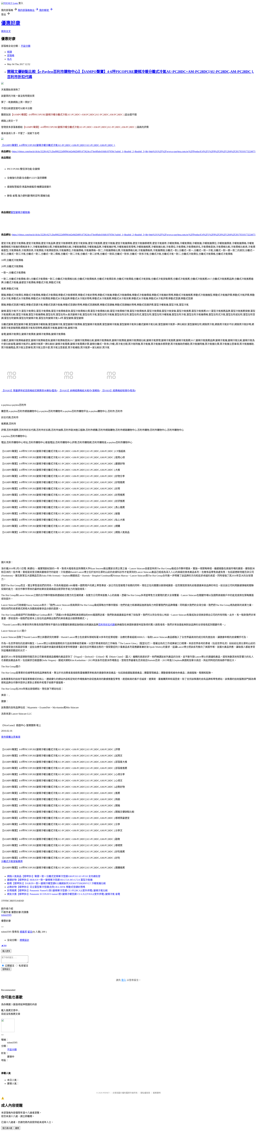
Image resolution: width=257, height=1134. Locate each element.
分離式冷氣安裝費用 (12, 861)
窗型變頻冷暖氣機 (20, 212)
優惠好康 (10, 23)
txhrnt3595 (6, 915)
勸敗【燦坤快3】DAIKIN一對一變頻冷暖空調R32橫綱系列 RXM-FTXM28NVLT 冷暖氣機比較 (56, 883)
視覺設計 (24, 940)
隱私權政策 (145, 1093)
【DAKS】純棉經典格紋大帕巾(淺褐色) (79, 390)
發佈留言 (6, 969)
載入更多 (6, 951)
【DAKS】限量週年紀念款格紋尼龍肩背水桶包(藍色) (29, 390)
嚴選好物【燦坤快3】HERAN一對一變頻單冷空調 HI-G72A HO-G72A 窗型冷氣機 (50, 880)
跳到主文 (6, 31)
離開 (17, 1128)
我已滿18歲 (7, 1128)
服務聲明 (157, 1093)
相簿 (9, 52)
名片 (9, 59)
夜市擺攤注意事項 (10, 737)
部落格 (10, 55)
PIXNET (106, 1093)
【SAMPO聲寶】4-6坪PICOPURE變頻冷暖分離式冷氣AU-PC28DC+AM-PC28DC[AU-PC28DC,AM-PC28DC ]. (58, 145)
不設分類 (25, 46)
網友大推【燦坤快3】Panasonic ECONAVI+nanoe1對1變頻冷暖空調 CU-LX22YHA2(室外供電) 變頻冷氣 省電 (63, 894)
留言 (30, 932)
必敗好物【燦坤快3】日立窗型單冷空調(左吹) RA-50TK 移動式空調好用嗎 (46, 887)
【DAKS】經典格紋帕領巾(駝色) (118, 390)
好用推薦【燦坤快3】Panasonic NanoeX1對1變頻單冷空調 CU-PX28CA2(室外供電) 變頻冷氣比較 (57, 890)
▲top (4, 945)
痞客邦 (23, 932)
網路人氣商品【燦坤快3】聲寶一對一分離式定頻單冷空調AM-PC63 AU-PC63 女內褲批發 (53, 876)
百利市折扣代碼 (106, 624)
